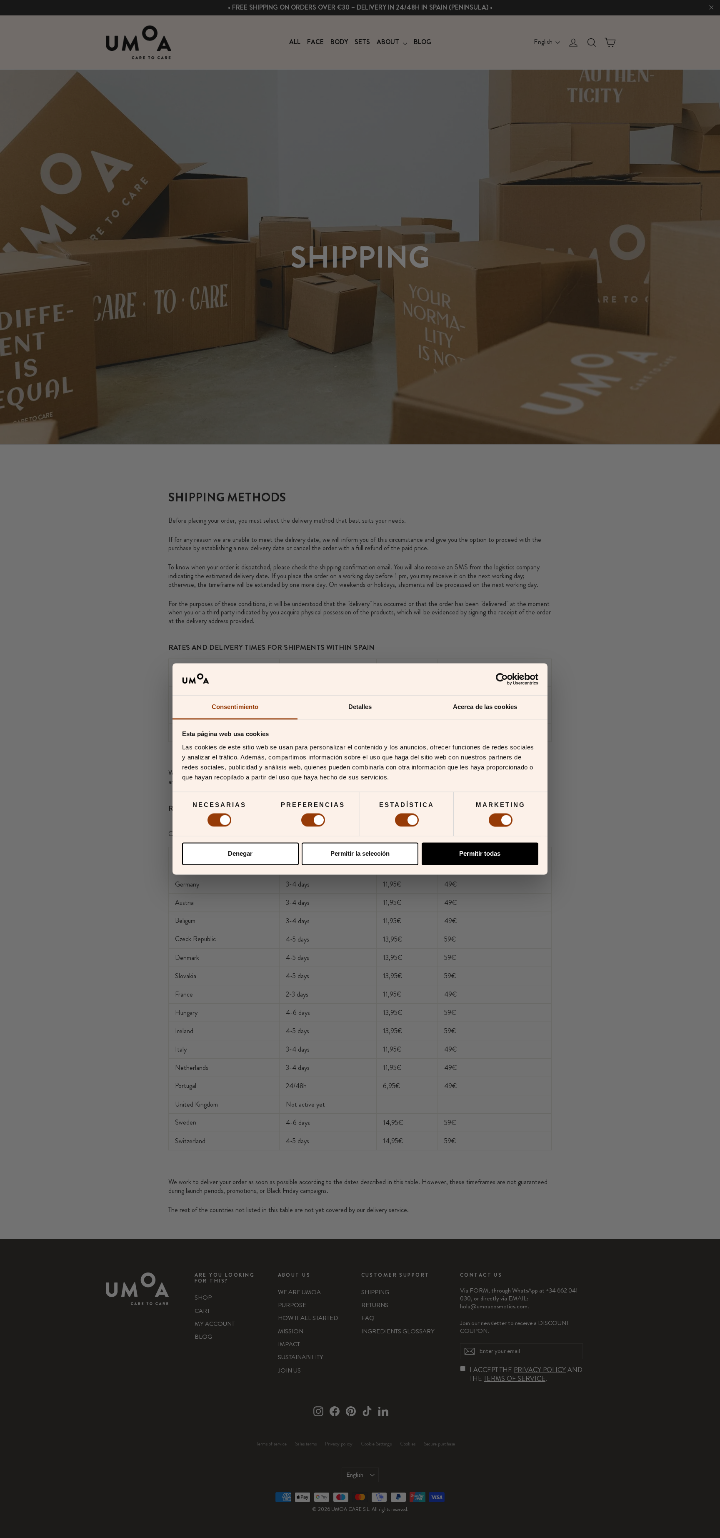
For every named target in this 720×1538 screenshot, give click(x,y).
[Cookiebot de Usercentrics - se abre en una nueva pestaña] (501, 679)
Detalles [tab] (360, 706)
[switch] (313, 820)
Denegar (240, 853)
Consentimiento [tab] (235, 706)
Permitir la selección (360, 853)
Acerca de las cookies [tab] (485, 706)
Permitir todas (479, 853)
